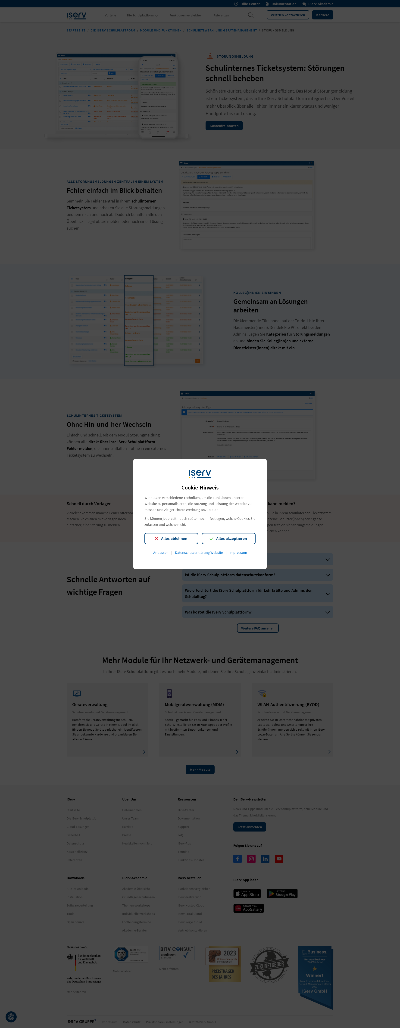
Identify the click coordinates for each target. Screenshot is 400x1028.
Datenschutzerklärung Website (199, 552)
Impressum (238, 552)
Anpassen (161, 552)
